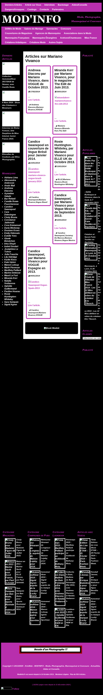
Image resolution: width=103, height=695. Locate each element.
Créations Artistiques (15, 42)
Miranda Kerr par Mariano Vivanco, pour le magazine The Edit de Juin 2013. (64, 78)
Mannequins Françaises (17, 38)
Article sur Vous (33, 5)
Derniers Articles (13, 5)
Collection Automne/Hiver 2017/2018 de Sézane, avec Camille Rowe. (9, 81)
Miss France (90, 38)
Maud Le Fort (11, 275)
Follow (15, 689)
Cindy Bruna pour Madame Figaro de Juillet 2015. (20, 548)
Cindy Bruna (10, 217)
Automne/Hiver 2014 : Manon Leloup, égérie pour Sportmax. (45, 612)
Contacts (44, 9)
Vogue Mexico (68, 240)
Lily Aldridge (10, 257)
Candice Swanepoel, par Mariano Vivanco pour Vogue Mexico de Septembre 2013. (64, 205)
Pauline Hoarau (12, 291)
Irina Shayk (10, 244)
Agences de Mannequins (48, 33)
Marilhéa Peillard (12, 270)
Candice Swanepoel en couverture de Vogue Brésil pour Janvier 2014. (38, 150)
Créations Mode (38, 42)
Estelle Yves (10, 236)
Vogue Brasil (41, 202)
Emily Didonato (12, 233)
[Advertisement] (51, 658)
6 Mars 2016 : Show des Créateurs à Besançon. (11, 105)
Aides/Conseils (79, 5)
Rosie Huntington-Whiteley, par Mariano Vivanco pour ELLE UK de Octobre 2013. (64, 152)
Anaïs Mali (9, 185)
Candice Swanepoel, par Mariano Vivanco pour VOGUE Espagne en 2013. (37, 261)
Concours (66, 29)
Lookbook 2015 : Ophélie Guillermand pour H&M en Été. (70, 617)
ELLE (60, 179)
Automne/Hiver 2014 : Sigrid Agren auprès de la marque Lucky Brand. (45, 582)
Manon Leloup (11, 265)
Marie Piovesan (12, 267)
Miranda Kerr (10, 278)
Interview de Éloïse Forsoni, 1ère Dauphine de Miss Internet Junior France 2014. (10, 133)
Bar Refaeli (9, 199)
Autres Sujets (56, 42)
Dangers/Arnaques (14, 9)
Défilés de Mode (13, 29)
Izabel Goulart (11, 246)
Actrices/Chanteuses (70, 38)
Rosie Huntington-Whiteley (10, 296)
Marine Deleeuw (12, 273)
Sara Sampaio (11, 302)
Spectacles (52, 29)
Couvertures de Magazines (18, 33)
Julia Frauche (11, 254)
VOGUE (39, 110)
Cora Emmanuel (12, 225)
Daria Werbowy (12, 228)
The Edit (62, 131)
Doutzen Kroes (12, 230)
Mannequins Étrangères (44, 38)
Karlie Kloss (10, 259)
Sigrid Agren (10, 304)
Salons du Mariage (33, 29)
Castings (31, 9)
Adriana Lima (11, 177)
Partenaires (58, 9)
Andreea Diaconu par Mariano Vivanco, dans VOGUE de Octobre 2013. (38, 78)
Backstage (63, 5)
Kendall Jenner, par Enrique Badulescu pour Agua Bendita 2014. (95, 582)
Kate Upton (10, 262)
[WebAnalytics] (6, 689)
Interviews (49, 5)
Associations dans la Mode (77, 33)
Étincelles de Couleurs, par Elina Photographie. (11, 157)
